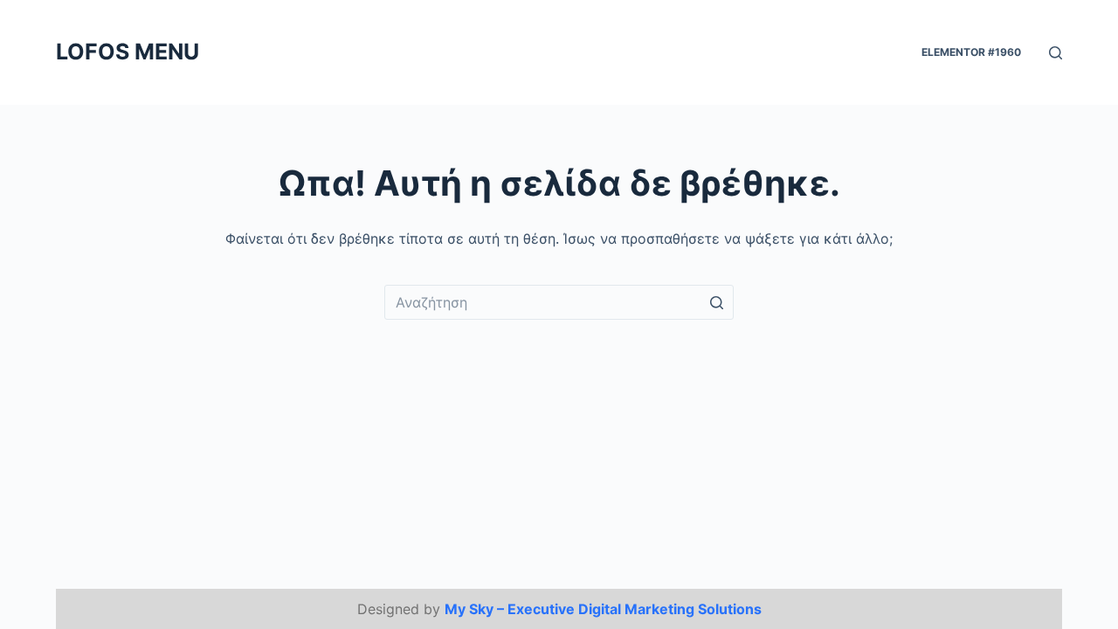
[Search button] (716, 302)
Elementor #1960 (971, 52)
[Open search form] (1055, 52)
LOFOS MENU (127, 51)
